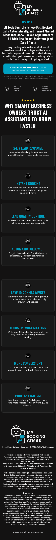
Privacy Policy (19, 532)
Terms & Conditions (34, 532)
